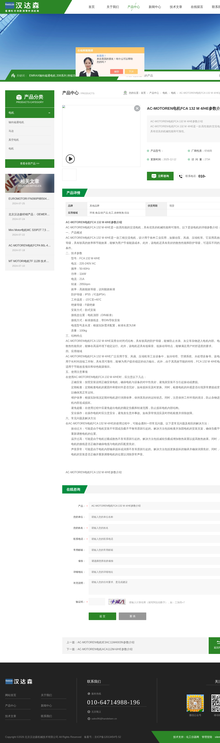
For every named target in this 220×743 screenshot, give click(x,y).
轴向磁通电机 (16, 122)
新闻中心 (155, 7)
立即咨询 (163, 176)
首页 (92, 7)
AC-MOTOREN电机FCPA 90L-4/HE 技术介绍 (36, 245)
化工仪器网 (192, 736)
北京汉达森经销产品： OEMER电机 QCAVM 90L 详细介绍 (44, 214)
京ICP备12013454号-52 (107, 736)
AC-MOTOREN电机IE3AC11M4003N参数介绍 (106, 642)
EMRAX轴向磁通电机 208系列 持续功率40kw (57, 75)
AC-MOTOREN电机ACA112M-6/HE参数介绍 (105, 649)
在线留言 (197, 7)
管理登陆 (207, 736)
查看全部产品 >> (29, 163)
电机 (11, 112)
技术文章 (176, 7)
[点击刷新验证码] (117, 602)
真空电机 (14, 139)
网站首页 (10, 695)
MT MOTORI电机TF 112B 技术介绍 (30, 261)
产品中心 (134, 7)
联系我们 (46, 716)
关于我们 (113, 7)
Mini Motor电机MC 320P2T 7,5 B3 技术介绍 (35, 230)
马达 (11, 130)
